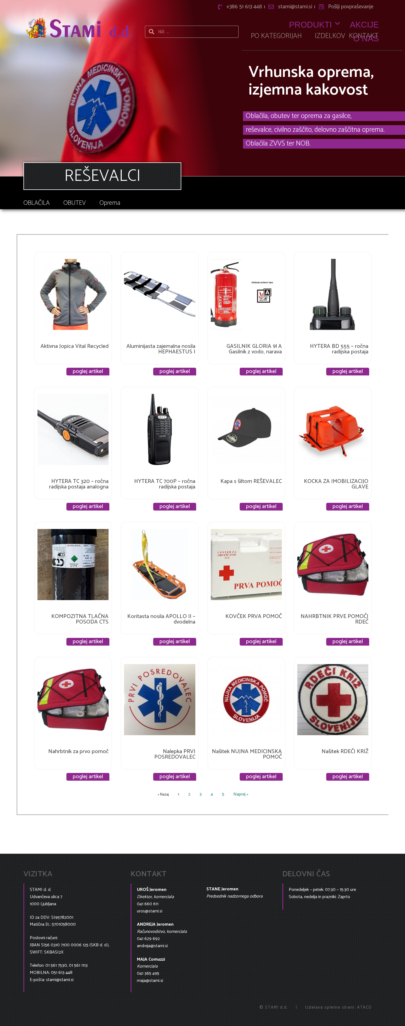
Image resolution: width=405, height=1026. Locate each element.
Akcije (364, 24)
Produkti (310, 24)
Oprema (109, 203)
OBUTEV (74, 203)
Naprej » (240, 794)
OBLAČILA (36, 203)
